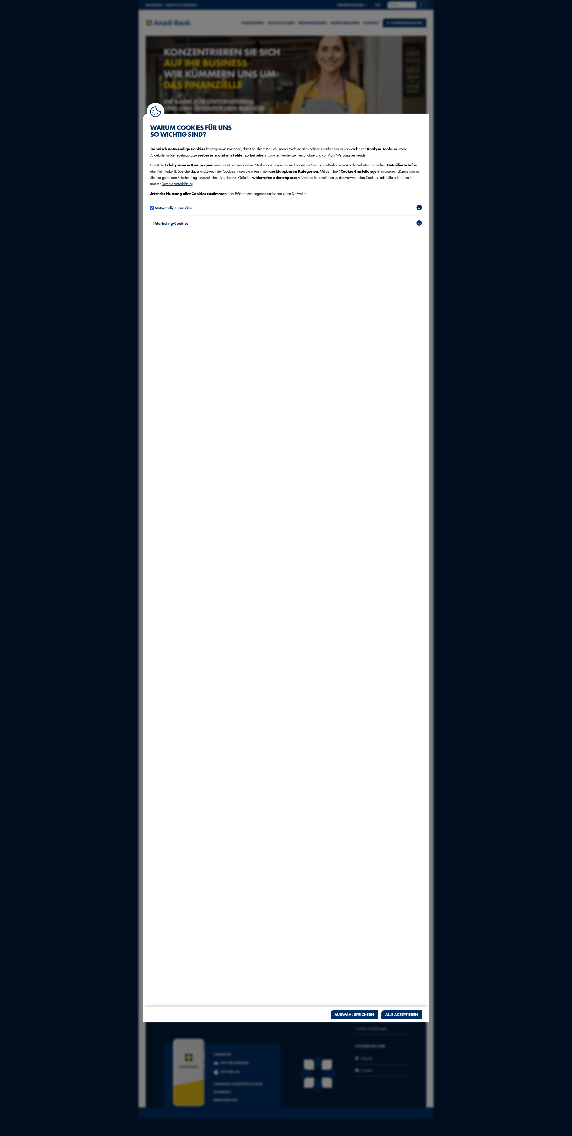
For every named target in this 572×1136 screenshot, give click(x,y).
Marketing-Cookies (171, 223)
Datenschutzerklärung (177, 183)
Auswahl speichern (354, 1014)
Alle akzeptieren (401, 1014)
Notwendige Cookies (173, 207)
